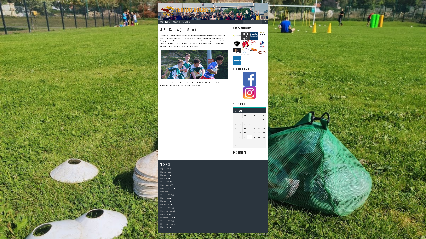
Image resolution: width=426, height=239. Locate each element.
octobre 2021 (167, 208)
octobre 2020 (167, 221)
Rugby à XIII (176, 22)
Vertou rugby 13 (195, 9)
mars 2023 (166, 182)
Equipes (167, 22)
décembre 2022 (167, 188)
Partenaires (186, 22)
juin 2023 (165, 172)
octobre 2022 (167, 195)
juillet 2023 (166, 169)
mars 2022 (166, 204)
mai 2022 (165, 201)
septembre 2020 (168, 224)
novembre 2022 (167, 192)
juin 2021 (165, 214)
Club (161, 22)
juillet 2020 (166, 227)
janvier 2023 (166, 185)
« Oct (236, 146)
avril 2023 (165, 178)
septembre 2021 (168, 211)
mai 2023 (165, 175)
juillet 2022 (166, 198)
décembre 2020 (167, 218)
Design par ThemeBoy (261, 234)
